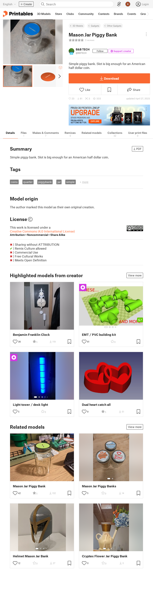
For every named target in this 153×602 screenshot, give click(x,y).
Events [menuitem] (131, 13)
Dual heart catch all (96, 404)
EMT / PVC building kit (99, 334)
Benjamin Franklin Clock (31, 334)
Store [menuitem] (58, 13)
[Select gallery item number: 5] (48, 397)
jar (59, 182)
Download (111, 78)
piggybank (45, 182)
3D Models (78, 25)
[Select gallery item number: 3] (112, 327)
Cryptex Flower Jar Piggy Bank (104, 556)
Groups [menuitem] (145, 13)
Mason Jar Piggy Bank (29, 486)
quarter (27, 182)
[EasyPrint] (119, 4)
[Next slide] (59, 76)
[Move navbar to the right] (147, 13)
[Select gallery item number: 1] (105, 327)
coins (14, 182)
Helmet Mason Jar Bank (30, 556)
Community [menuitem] (86, 13)
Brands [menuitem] (118, 13)
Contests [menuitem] (103, 13)
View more (135, 275)
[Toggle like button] (15, 341)
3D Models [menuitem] (44, 13)
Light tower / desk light (30, 404)
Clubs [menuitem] (70, 13)
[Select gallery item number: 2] (109, 327)
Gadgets (95, 25)
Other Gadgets (114, 25)
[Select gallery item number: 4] (115, 327)
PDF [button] (139, 148)
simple (70, 182)
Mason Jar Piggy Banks (99, 486)
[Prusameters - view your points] (127, 4)
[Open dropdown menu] (146, 34)
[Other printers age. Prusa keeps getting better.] (109, 115)
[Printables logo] (18, 14)
